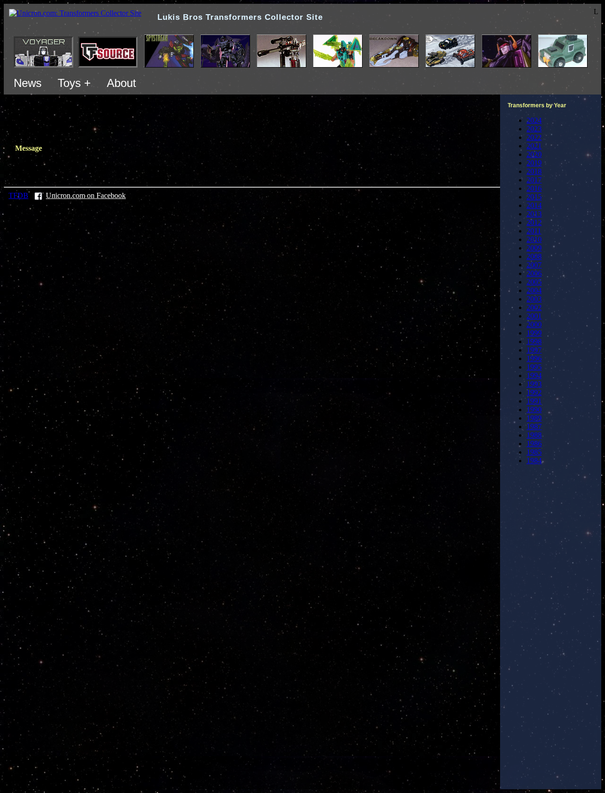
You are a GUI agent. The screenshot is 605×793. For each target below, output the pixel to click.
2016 (534, 188)
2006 (534, 273)
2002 (534, 307)
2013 (534, 214)
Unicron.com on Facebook (86, 195)
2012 (534, 222)
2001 (534, 316)
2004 (534, 290)
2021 (534, 146)
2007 (534, 265)
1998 (534, 341)
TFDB (18, 195)
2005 (534, 282)
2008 (534, 256)
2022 (534, 137)
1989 (534, 418)
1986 (534, 444)
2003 (534, 299)
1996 (534, 358)
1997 (534, 350)
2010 (534, 239)
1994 (534, 375)
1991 (534, 401)
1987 (534, 426)
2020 (534, 154)
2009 (534, 248)
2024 (534, 120)
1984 (534, 461)
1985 (534, 452)
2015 (534, 197)
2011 (534, 231)
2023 (534, 129)
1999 (534, 333)
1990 (534, 409)
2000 (534, 324)
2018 (534, 171)
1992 (534, 392)
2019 (534, 163)
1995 (534, 367)
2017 (534, 180)
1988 (534, 435)
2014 (534, 205)
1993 (534, 384)
